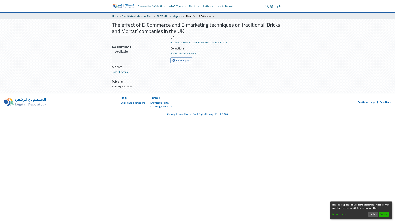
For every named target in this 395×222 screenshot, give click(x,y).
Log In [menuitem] (277, 6)
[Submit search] (267, 6)
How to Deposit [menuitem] (224, 6)
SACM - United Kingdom (169, 16)
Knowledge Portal (159, 103)
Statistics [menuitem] (207, 6)
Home (115, 16)
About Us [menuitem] (194, 6)
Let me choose (339, 214)
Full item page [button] (182, 60)
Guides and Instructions (133, 103)
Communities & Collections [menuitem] (152, 6)
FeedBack (385, 102)
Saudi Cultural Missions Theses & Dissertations (137, 16)
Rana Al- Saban (120, 72)
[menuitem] (177, 6)
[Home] (123, 6)
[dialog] (361, 210)
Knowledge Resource (161, 106)
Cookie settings (366, 102)
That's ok (384, 214)
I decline (373, 214)
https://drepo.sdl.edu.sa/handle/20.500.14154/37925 (198, 42)
